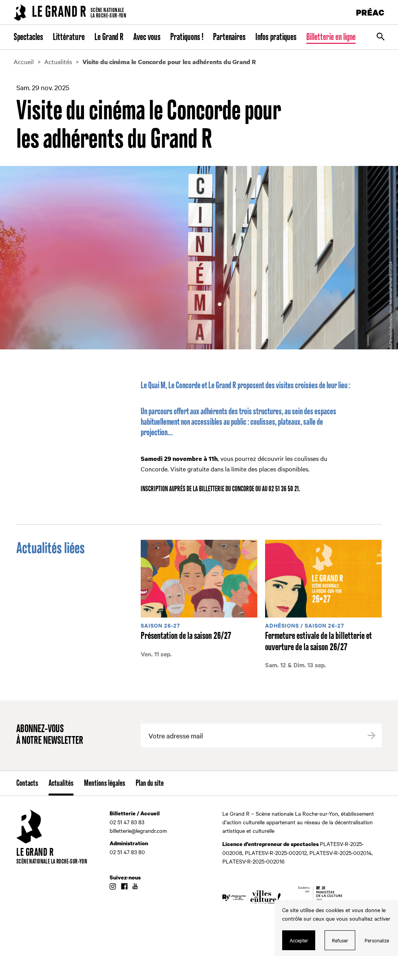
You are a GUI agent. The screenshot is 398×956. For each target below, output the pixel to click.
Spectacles (28, 37)
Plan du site (150, 783)
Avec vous (147, 37)
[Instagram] (113, 887)
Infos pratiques (276, 37)
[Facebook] (124, 887)
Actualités (61, 783)
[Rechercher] (380, 37)
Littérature (69, 37)
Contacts (27, 783)
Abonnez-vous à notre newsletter (49, 735)
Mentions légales (104, 783)
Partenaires (229, 37)
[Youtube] (135, 887)
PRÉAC (370, 12)
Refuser (340, 940)
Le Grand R (109, 37)
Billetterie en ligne (331, 37)
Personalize (377, 940)
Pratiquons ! (186, 37)
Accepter (299, 940)
